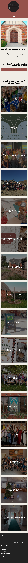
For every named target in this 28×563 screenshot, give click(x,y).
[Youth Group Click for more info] (14, 335)
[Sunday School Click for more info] (14, 112)
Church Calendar (14, 69)
